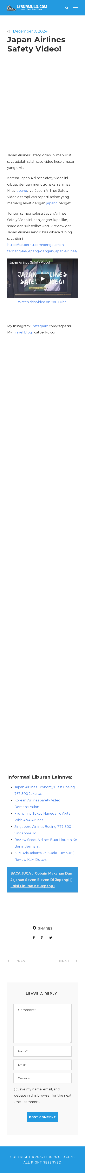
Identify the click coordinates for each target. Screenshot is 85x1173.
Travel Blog (22, 332)
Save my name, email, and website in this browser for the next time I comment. (42, 1095)
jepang (21, 191)
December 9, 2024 (30, 31)
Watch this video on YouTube (42, 302)
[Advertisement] (42, 105)
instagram (40, 326)
